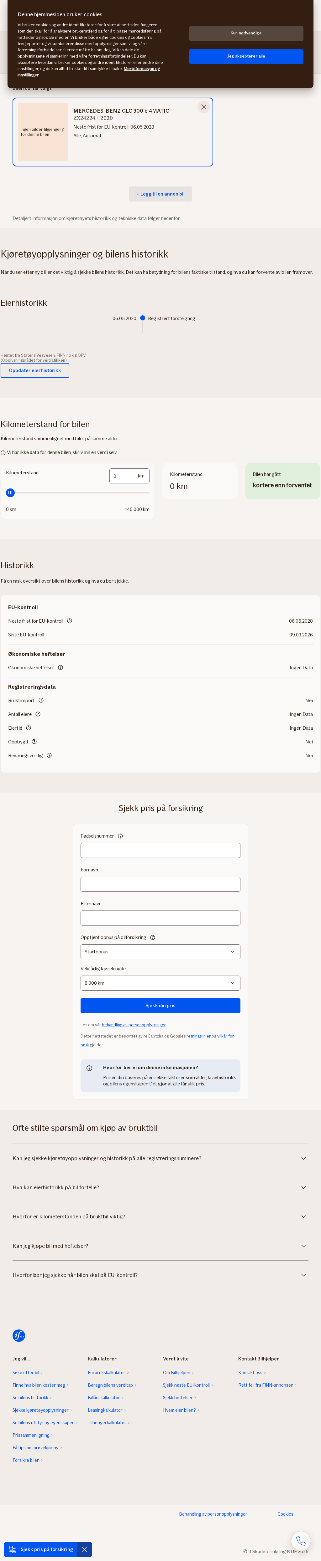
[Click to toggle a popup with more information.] (69, 621)
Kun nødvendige (246, 33)
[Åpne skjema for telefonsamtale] (301, 1541)
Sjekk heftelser (178, 1397)
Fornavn (89, 870)
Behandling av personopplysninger (213, 1514)
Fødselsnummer (97, 836)
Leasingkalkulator (105, 1410)
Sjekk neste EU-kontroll (186, 1385)
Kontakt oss (250, 1372)
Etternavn (91, 903)
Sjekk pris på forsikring (47, 1549)
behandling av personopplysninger (134, 1025)
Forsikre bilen (26, 1460)
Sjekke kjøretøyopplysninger (41, 1410)
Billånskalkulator (104, 1397)
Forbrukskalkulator (106, 1372)
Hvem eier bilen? (179, 1410)
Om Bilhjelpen (176, 1372)
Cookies (285, 1514)
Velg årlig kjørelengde (103, 969)
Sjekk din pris (160, 1005)
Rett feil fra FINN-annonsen (265, 1385)
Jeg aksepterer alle (246, 56)
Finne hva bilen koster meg (39, 1385)
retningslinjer (199, 1036)
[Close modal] (203, 107)
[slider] (78, 492)
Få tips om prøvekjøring (36, 1448)
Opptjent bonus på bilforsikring (113, 937)
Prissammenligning (31, 1435)
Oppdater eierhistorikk (35, 370)
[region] (160, 44)
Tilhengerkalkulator (107, 1423)
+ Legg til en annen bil (160, 194)
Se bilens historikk (30, 1397)
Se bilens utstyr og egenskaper (43, 1423)
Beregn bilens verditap (110, 1385)
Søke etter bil (26, 1372)
